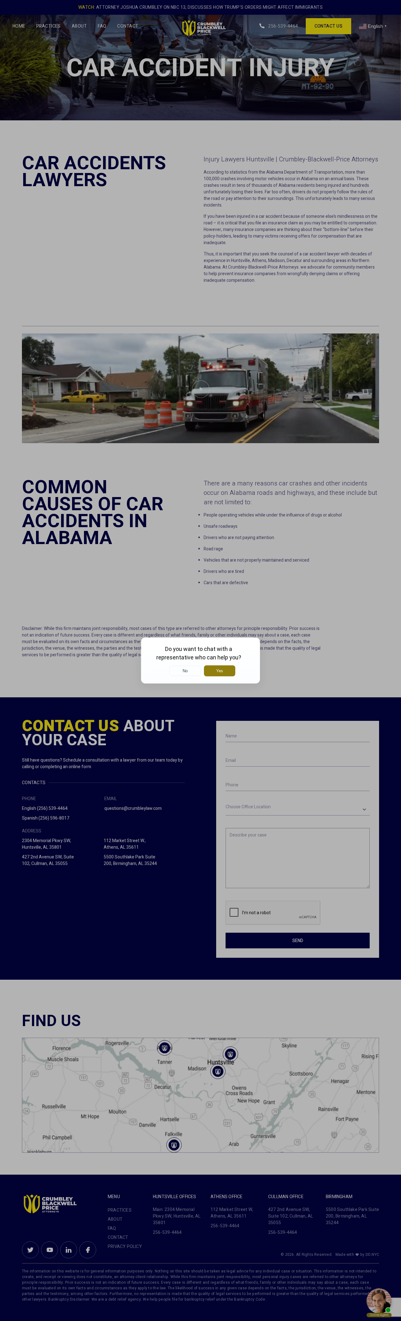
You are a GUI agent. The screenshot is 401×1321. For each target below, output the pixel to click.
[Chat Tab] (200, 660)
